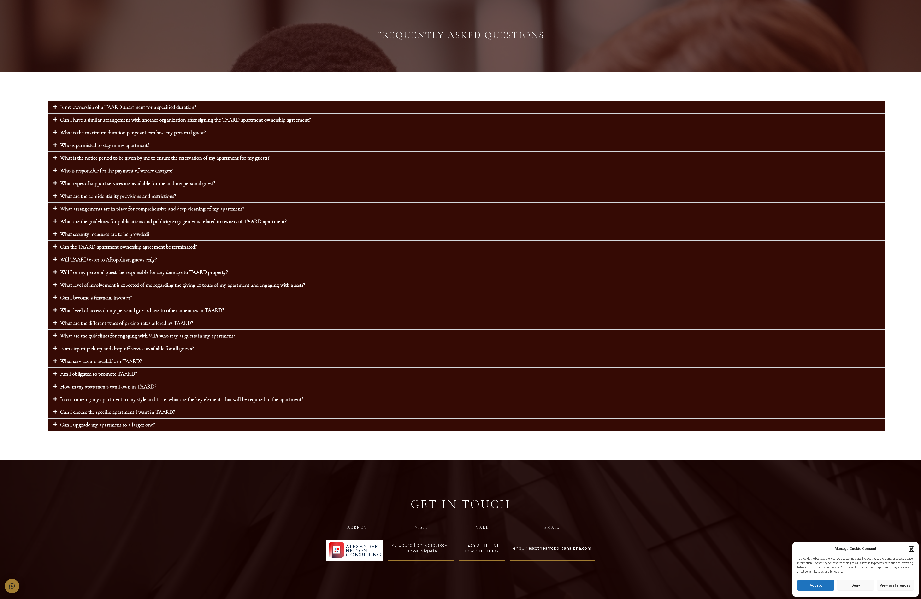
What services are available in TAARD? (101, 361)
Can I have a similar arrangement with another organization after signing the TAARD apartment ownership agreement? (185, 120)
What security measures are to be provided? (105, 234)
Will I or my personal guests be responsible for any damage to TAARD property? (144, 272)
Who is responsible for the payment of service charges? (116, 171)
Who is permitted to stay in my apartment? (104, 145)
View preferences (895, 585)
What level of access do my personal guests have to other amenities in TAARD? (142, 310)
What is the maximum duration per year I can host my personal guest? (133, 132)
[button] (911, 549)
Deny (855, 585)
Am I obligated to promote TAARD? (98, 374)
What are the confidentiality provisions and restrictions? (118, 196)
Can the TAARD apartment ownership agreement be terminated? (128, 247)
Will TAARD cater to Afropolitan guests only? (108, 259)
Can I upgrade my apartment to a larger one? (107, 425)
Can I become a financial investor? (96, 298)
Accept (816, 585)
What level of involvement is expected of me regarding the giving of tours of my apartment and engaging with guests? (182, 285)
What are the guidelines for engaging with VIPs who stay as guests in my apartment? (147, 336)
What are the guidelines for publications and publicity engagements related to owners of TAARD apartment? (173, 221)
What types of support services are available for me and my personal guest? (137, 183)
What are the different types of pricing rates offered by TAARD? (126, 323)
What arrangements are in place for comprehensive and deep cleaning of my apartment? (152, 209)
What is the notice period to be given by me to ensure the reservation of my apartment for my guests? (165, 158)
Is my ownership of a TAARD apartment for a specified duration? (128, 107)
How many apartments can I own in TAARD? (108, 387)
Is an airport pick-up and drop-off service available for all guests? (127, 348)
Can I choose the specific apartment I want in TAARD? (117, 412)
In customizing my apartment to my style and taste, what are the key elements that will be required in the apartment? (181, 399)
